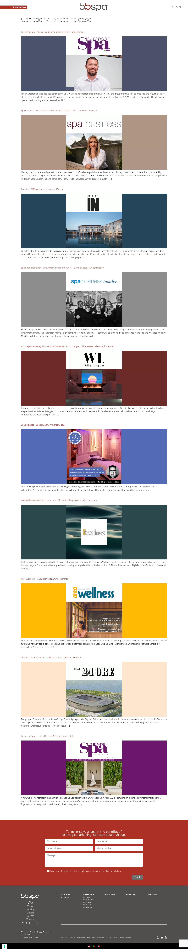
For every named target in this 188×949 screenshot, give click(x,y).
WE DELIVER (87, 905)
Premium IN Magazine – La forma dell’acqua (42, 189)
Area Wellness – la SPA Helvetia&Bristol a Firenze (44, 578)
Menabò (127, 937)
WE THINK (87, 897)
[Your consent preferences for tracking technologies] (4, 946)
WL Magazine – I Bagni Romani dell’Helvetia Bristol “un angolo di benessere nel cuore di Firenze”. (67, 346)
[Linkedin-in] (162, 937)
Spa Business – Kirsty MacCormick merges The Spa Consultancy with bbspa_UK (59, 110)
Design (30, 912)
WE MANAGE (88, 907)
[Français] (179, 7)
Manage (30, 919)
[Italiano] (176, 7)
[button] (185, 7)
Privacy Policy (112, 937)
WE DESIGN (87, 902)
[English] (173, 7)
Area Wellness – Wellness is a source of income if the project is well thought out (59, 500)
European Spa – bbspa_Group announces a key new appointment (52, 31)
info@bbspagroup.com (30, 937)
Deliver (30, 915)
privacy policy (70, 871)
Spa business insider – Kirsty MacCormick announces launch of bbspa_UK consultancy (62, 267)
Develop (30, 909)
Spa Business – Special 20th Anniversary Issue (43, 424)
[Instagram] (158, 937)
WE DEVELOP (88, 900)
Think (30, 906)
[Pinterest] (165, 937)
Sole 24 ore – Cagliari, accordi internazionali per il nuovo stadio (51, 657)
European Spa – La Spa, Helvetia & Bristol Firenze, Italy (47, 735)
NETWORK (65, 897)
